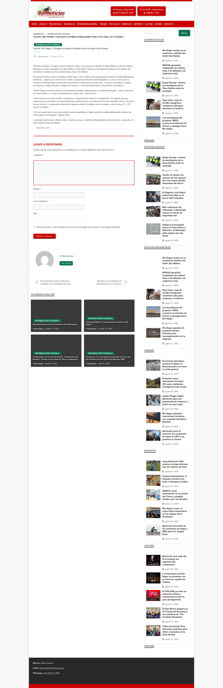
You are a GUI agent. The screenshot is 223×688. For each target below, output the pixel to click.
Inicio (34, 24)
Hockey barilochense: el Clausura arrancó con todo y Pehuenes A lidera (175, 479)
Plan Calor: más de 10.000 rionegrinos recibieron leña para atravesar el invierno (172, 104)
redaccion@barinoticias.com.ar (51, 668)
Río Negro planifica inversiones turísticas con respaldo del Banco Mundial (174, 417)
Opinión (158, 24)
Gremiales (127, 24)
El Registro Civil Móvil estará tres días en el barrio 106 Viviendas (173, 195)
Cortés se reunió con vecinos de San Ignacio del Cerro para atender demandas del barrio (174, 179)
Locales (43, 24)
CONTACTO (168, 24)
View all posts (66, 263)
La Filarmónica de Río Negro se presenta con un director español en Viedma (173, 578)
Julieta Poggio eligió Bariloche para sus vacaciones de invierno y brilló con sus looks (175, 400)
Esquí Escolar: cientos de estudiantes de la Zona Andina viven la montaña (173, 86)
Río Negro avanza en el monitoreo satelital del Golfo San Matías (174, 53)
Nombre (37, 188)
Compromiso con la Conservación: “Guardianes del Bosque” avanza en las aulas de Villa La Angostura (55, 358)
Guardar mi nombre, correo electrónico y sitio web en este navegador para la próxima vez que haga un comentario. (79, 227)
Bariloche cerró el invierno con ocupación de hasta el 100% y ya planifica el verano (174, 435)
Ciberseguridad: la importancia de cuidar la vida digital (107, 323)
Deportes (138, 24)
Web (35, 213)
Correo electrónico (41, 201)
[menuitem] (34, 24)
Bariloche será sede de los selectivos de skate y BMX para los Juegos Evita (174, 530)
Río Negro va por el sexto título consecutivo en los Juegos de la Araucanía (174, 512)
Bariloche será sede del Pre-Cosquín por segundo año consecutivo (174, 560)
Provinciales (55, 24)
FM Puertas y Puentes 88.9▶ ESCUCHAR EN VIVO (123, 11)
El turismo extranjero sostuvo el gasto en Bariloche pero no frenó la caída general (174, 365)
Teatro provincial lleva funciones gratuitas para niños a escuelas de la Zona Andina (174, 630)
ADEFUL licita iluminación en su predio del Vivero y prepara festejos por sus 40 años (175, 495)
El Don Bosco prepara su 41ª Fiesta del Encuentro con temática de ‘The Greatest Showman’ (175, 613)
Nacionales (69, 24)
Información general (87, 24)
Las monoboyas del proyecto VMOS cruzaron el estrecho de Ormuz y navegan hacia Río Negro (174, 123)
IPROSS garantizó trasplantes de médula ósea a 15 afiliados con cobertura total (174, 69)
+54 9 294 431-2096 (51, 673)
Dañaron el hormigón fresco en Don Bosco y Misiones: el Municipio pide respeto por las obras (174, 230)
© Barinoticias (43, 56)
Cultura (149, 24)
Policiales (114, 24)
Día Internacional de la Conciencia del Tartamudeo (55, 324)
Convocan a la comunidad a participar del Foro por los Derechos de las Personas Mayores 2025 (108, 358)
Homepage (38, 34)
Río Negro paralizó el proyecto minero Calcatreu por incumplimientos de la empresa (173, 333)
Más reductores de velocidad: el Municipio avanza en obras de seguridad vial (174, 211)
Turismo (103, 24)
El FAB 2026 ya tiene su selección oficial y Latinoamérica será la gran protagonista (174, 595)
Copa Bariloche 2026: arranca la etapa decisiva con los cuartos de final (175, 464)
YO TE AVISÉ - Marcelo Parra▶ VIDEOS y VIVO (152, 11)
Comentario (38, 155)
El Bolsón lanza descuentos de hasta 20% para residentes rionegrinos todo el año (174, 382)
